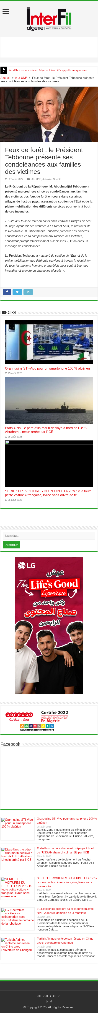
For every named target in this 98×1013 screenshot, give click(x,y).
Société (57, 179)
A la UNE (21, 78)
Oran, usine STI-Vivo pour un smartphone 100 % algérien (47, 368)
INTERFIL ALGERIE (49, 996)
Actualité (47, 179)
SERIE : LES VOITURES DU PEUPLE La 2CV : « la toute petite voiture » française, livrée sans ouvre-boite (48, 493)
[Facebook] (51, 1002)
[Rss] (47, 1002)
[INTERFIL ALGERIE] (49, 18)
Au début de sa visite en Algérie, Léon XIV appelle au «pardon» (48, 70)
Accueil (5, 78)
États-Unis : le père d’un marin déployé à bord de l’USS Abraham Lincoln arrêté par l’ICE (46, 430)
